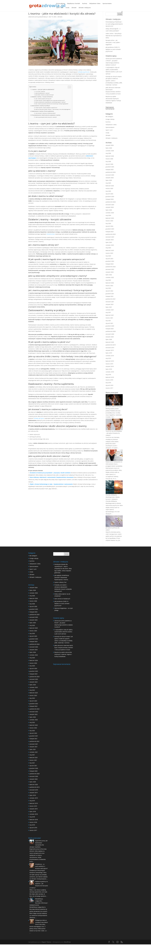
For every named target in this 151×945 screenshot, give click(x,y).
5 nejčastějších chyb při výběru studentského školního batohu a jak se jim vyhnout (63, 632)
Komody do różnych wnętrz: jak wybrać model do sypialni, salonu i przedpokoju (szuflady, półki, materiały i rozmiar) (114, 81)
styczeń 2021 (109, 323)
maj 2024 (108, 215)
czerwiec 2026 (110, 151)
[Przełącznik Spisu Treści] (68, 87)
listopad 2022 (110, 264)
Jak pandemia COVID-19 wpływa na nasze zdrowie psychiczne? (113, 49)
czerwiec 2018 (110, 372)
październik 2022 (111, 266)
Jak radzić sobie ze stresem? (114, 406)
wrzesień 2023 (110, 237)
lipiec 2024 (109, 210)
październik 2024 (111, 202)
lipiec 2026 (109, 148)
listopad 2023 (110, 231)
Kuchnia (84, 3)
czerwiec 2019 (110, 355)
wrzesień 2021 (110, 302)
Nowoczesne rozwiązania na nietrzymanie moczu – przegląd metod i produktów (114, 464)
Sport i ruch (59, 7)
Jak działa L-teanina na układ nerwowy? (45, 94)
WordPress (67, 942)
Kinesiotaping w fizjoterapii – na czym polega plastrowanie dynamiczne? (114, 24)
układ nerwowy (55, 196)
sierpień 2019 (110, 350)
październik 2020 (111, 331)
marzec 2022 (109, 285)
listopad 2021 (110, 296)
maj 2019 (108, 358)
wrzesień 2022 (110, 269)
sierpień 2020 (110, 337)
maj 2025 (108, 183)
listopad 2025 (110, 169)
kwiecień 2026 (110, 156)
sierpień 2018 (110, 366)
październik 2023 (111, 234)
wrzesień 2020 (110, 334)
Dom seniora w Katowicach (62, 598)
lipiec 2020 (109, 339)
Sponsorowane (107, 3)
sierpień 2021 (110, 304)
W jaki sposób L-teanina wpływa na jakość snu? (46, 107)
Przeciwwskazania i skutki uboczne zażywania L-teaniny (46, 115)
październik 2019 (111, 345)
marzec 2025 (109, 188)
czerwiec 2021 (110, 310)
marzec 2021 (109, 318)
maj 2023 (108, 248)
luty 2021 (108, 320)
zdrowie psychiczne (83, 72)
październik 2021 (111, 299)
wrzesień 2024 (110, 204)
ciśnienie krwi (51, 234)
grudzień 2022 (110, 261)
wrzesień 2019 (110, 347)
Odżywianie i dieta (94, 3)
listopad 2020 (110, 328)
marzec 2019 (109, 364)
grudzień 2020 (110, 326)
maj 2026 (108, 153)
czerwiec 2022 (110, 277)
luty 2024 (108, 223)
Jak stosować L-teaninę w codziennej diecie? (46, 113)
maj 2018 (108, 374)
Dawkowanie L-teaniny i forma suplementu (43, 111)
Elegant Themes (46, 942)
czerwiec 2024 (110, 213)
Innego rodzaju (110, 119)
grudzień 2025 (110, 167)
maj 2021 (108, 312)
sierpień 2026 (110, 145)
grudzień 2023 (110, 229)
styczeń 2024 (109, 226)
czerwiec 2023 (110, 245)
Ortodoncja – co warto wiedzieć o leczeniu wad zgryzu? (41, 866)
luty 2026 (108, 161)
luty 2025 (108, 191)
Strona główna (60, 3)
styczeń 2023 (109, 258)
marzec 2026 (109, 159)
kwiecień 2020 (110, 342)
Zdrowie (74, 7)
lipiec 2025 (109, 180)
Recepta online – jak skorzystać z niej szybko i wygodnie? (113, 42)
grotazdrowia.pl (43, 17)
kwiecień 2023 (110, 250)
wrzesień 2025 (110, 175)
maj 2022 (108, 280)
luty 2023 (108, 256)
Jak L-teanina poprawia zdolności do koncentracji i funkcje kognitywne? (52, 103)
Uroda (67, 7)
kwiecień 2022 (110, 283)
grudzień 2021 (110, 293)
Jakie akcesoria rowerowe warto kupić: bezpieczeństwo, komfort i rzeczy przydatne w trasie (63, 647)
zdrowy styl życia (39, 418)
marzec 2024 (109, 221)
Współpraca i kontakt (73, 3)
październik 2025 (111, 172)
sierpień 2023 (110, 239)
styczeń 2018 (109, 385)
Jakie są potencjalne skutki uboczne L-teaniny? (46, 117)
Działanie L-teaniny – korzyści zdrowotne (42, 96)
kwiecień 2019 (110, 361)
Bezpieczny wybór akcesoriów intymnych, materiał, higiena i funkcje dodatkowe (63, 654)
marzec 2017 (109, 388)
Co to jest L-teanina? (40, 91)
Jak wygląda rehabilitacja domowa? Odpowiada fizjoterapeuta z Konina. (61, 577)
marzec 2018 (109, 380)
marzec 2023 (109, 253)
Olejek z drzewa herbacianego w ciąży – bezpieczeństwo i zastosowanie (51, 484)
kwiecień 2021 (110, 315)
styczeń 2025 (109, 194)
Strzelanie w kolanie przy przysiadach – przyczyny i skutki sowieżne (50, 473)
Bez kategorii (109, 116)
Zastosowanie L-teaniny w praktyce (41, 105)
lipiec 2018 (109, 369)
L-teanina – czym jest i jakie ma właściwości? (43, 89)
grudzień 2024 (110, 196)
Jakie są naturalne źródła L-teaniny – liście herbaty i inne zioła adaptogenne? (53, 109)
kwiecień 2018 (110, 377)
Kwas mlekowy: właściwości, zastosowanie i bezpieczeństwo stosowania (51, 477)
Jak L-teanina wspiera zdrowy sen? (43, 98)
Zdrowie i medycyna (85, 7)
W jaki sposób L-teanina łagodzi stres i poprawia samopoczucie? (50, 100)
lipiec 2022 (109, 275)
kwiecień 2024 (110, 218)
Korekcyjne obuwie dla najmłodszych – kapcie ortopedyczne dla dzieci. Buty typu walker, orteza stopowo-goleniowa (63, 568)
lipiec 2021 (109, 307)
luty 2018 (108, 382)
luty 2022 (108, 288)
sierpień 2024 (110, 207)
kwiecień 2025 (110, 186)
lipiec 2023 (109, 242)
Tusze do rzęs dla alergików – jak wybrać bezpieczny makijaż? (114, 433)
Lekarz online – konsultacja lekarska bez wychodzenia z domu (114, 36)
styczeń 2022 (109, 291)
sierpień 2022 (110, 272)
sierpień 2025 (110, 177)
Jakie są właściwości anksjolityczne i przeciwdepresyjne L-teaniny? (51, 102)
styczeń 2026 (109, 164)
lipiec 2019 (109, 353)
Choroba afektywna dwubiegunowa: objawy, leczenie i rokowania (113, 497)
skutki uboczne (57, 426)
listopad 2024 (110, 199)
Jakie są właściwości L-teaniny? (43, 93)
